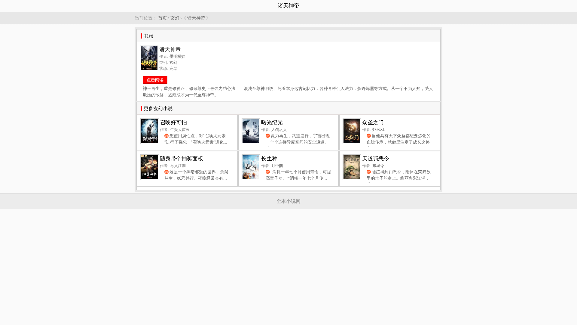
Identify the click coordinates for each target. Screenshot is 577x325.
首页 (162, 17)
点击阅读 (155, 79)
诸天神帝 (196, 17)
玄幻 (174, 17)
